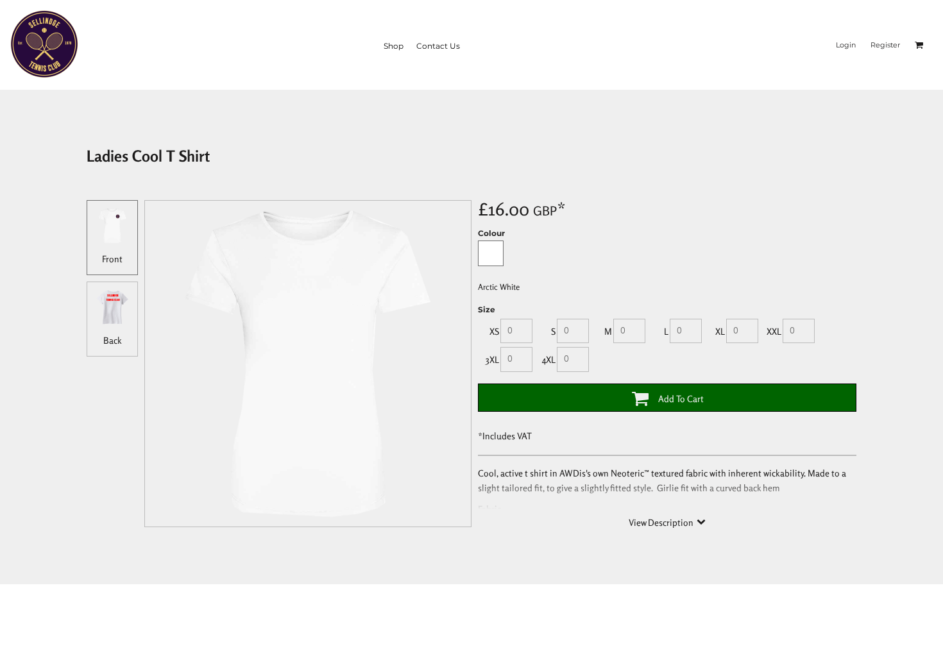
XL (720, 331)
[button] (919, 44)
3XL (492, 359)
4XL (549, 359)
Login (846, 44)
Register (885, 44)
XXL (774, 331)
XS (494, 331)
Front (112, 258)
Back (112, 340)
